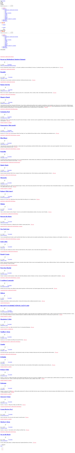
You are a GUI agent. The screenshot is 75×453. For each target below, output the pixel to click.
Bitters (6, 17)
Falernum (3, 383)
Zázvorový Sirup (5, 396)
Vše (17, 251)
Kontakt (4, 24)
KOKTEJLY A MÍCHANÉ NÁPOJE (11, 9)
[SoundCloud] (2, 22)
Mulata (2, 204)
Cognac (6, 14)
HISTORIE (5, 19)
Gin (5, 11)
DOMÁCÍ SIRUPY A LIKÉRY (10, 18)
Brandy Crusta (4, 254)
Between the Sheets (6, 216)
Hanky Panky (4, 165)
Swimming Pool (5, 111)
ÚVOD (4, 34)
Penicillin (3, 151)
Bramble (3, 72)
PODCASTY (5, 20)
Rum (6, 10)
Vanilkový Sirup (5, 332)
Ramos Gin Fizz (5, 84)
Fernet (1, 162)
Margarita (3, 177)
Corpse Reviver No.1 (6, 409)
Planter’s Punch (5, 97)
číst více (60, 314)
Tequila (15, 354)
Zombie (2, 344)
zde (50, 106)
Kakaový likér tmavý (6, 191)
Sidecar (2, 293)
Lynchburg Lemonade (7, 280)
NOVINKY (4, 302)
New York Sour (4, 229)
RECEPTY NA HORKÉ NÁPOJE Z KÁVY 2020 (14, 305)
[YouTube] (4, 22)
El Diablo (3, 357)
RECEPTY (5, 8)
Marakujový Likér (6, 319)
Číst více (61, 67)
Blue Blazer (3, 138)
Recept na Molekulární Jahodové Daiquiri (12, 59)
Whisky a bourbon (8, 12)
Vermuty (6, 16)
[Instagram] (1, 22)
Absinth (1, 341)
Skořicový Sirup (5, 422)
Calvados (2, 406)
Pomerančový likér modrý (8, 125)
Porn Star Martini (5, 268)
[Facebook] (0, 22)
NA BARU (9, 64)
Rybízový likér (4, 369)
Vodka (6, 13)
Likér (6, 15)
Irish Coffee (3, 241)
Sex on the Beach (5, 434)
